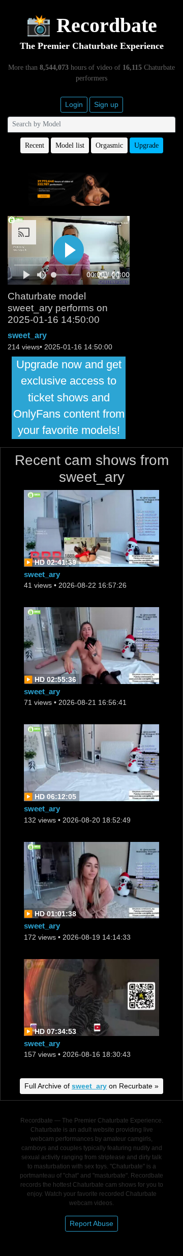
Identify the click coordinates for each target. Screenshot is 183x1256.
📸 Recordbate (91, 25)
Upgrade (146, 145)
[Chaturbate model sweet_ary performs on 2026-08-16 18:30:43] (91, 996)
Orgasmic (109, 145)
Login (74, 104)
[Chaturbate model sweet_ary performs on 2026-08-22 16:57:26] (91, 527)
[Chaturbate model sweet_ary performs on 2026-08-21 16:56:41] (91, 645)
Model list (69, 145)
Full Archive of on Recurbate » (91, 1086)
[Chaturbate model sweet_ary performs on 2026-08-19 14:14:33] (91, 879)
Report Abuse (91, 1223)
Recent (34, 145)
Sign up (106, 104)
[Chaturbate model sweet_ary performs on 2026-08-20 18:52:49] (91, 762)
